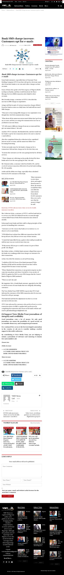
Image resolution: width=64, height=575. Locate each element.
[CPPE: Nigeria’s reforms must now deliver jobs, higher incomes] (37, 526)
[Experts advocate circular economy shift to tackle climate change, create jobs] (37, 513)
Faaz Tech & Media (51, 570)
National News (18, 6)
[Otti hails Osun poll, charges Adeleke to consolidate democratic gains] (21, 539)
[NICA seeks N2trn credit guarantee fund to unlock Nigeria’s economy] (37, 540)
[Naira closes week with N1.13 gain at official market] (37, 552)
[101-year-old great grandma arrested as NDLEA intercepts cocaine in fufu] (5, 199)
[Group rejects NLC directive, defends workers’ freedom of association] (21, 551)
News (16, 1)
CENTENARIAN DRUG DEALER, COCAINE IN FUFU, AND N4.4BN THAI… (18, 190)
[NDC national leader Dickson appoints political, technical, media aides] (21, 526)
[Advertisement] (32, 23)
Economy (34, 6)
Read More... (8, 558)
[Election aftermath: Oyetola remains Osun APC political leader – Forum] (21, 513)
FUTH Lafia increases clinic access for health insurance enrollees (11, 414)
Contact (19, 1)
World (41, 6)
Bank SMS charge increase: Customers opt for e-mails (19, 371)
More (46, 6)
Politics (27, 6)
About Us (24, 1)
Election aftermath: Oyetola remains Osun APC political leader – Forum (52, 67)
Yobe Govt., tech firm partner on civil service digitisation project (32, 414)
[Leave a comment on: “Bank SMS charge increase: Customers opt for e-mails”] (40, 68)
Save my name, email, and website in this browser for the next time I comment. (20, 491)
